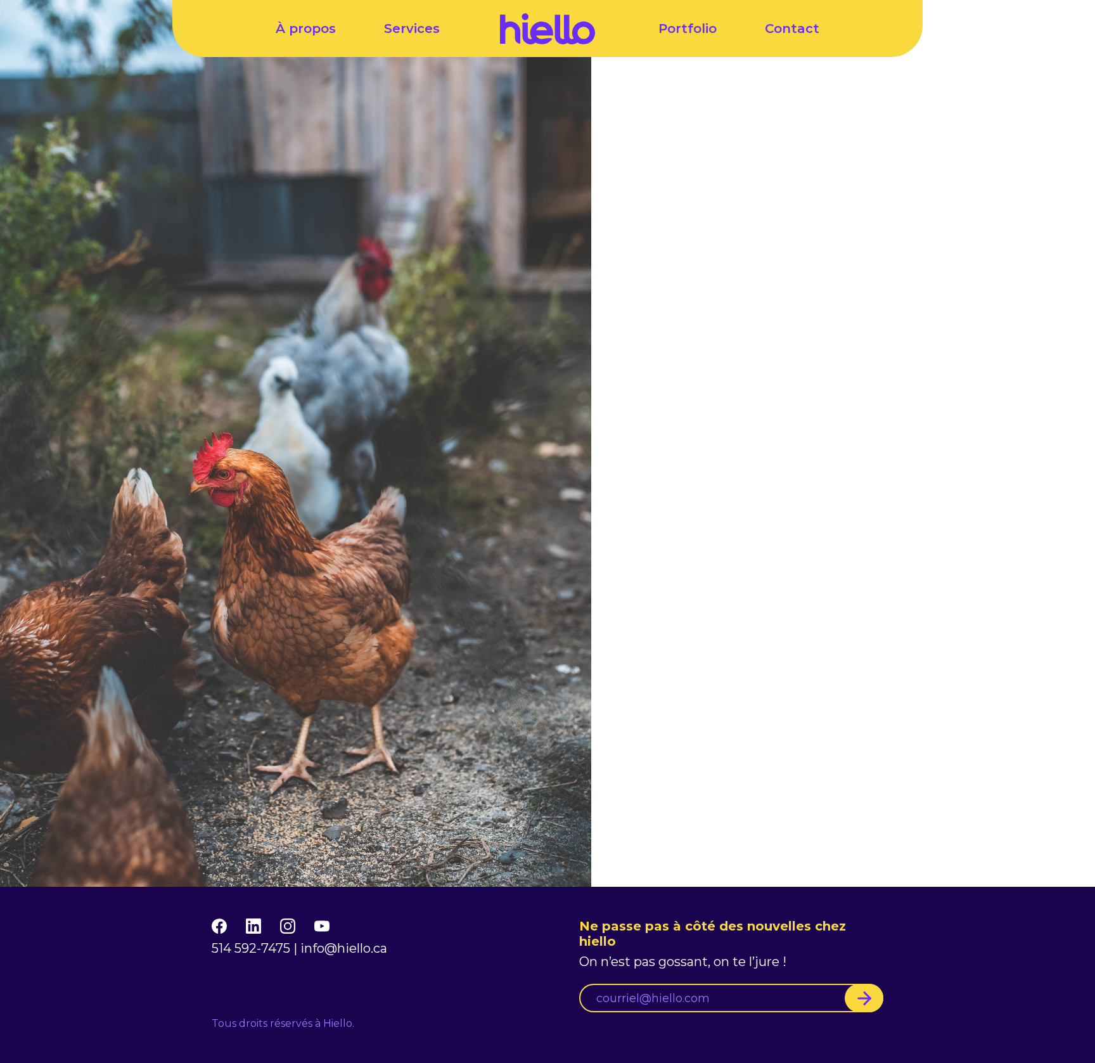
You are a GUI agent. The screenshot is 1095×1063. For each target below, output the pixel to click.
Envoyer (864, 998)
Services (412, 28)
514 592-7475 (251, 948)
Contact (792, 28)
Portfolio (687, 28)
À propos (306, 28)
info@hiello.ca (343, 948)
